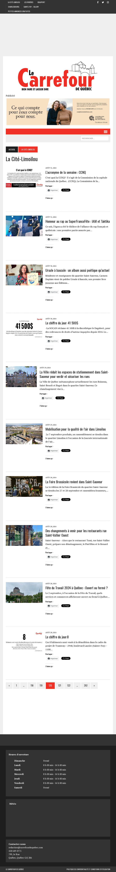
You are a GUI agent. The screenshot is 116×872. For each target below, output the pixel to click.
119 (41, 685)
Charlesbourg (13, 7)
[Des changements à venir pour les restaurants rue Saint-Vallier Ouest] (24, 543)
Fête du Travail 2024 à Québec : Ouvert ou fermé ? (76, 587)
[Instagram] (108, 2)
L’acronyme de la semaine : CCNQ (65, 172)
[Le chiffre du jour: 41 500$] (24, 336)
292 (85, 685)
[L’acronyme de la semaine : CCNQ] (24, 185)
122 (68, 685)
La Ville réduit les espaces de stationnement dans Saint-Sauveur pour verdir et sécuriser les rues (74, 374)
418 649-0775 (15, 850)
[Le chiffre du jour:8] (24, 650)
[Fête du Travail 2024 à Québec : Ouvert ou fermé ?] (24, 600)
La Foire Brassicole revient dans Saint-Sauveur (73, 481)
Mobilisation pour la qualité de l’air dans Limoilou (75, 429)
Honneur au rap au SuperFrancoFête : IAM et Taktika (77, 221)
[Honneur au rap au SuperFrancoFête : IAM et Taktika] (24, 234)
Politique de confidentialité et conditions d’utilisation (88, 869)
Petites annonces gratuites (19, 11)
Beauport (41, 2)
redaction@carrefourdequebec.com (26, 847)
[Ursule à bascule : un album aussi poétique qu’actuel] (24, 283)
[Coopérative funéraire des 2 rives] (58, 123)
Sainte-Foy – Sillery (31, 7)
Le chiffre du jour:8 (57, 636)
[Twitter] (103, 2)
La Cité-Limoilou (14, 2)
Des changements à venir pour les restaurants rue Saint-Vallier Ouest (76, 533)
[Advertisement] (58, 35)
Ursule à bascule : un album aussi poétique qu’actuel (77, 270)
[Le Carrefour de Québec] (58, 76)
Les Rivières (28, 2)
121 (59, 685)
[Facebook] (97, 2)
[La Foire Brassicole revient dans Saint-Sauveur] (24, 494)
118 (32, 685)
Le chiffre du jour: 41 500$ (61, 322)
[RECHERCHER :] (94, 138)
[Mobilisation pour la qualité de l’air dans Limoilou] (24, 442)
